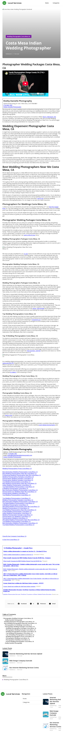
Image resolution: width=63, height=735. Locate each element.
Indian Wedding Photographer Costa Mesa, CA (16, 485)
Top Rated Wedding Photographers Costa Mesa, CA (18, 487)
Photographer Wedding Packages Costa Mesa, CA (17, 478)
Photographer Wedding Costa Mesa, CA (17, 638)
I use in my (40, 198)
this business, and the (33, 351)
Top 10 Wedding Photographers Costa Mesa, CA (20, 635)
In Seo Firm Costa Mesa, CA (10, 539)
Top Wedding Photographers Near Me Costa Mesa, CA (19, 510)
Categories (56, 3)
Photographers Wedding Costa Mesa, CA (15, 493)
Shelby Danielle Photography (12, 107)
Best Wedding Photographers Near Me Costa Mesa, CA (19, 473)
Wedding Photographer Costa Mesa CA (18, 36)
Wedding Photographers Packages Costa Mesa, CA (18, 477)
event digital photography (47, 425)
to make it (13, 372)
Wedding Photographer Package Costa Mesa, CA (17, 515)
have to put (8, 415)
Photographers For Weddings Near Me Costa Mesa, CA (19, 492)
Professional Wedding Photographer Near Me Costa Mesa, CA (21, 475)
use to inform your (29, 235)
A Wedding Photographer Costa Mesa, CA (15, 488)
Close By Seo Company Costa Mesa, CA (14, 536)
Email (53, 603)
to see (26, 254)
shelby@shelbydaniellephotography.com (19, 455)
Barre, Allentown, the (49, 117)
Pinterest (43, 603)
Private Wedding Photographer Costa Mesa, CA (17, 511)
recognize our (36, 320)
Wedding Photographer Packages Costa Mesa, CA (17, 500)
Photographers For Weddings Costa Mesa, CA (16, 516)
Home (47, 3)
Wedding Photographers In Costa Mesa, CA (15, 508)
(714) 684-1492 (7, 105)
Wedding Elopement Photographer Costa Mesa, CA (19, 621)
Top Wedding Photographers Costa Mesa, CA (16, 482)
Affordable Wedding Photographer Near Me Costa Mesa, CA (20, 506)
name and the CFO (8, 363)
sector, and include (38, 308)
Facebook (24, 603)
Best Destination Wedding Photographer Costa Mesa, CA (20, 472)
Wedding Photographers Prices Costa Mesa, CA (17, 468)
